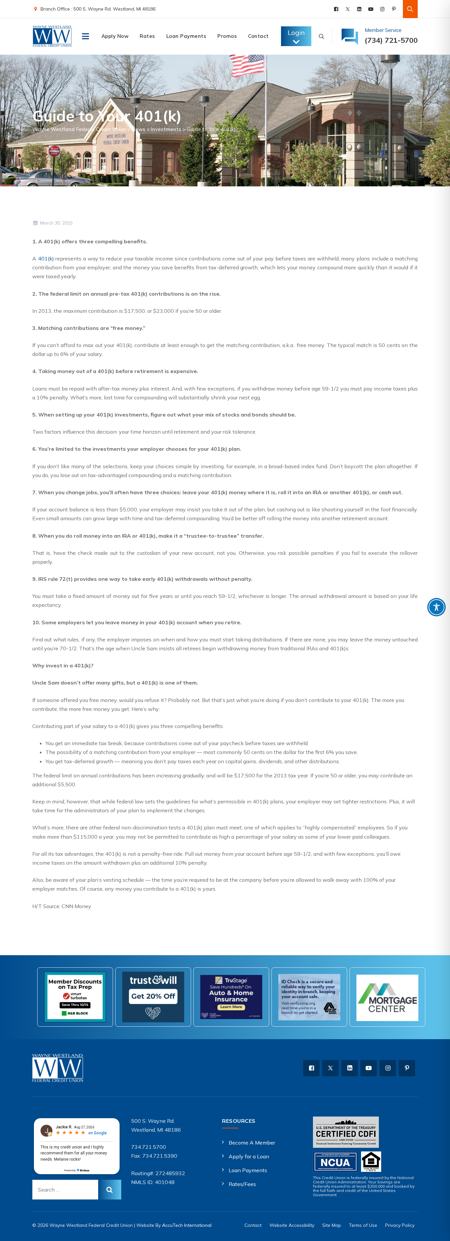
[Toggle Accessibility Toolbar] (436, 607)
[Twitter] (347, 9)
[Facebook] (336, 9)
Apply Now (115, 36)
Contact (258, 36)
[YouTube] (371, 9)
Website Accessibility (291, 1225)
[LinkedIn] (359, 9)
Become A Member (252, 1142)
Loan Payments (186, 36)
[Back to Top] (436, 1230)
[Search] (410, 9)
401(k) (46, 258)
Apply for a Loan (249, 1156)
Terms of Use (363, 1225)
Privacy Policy (399, 1225)
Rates (147, 36)
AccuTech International (186, 1225)
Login (296, 32)
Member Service (383, 30)
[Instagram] (382, 9)
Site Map (331, 1225)
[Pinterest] (394, 9)
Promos (227, 36)
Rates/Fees (242, 1184)
